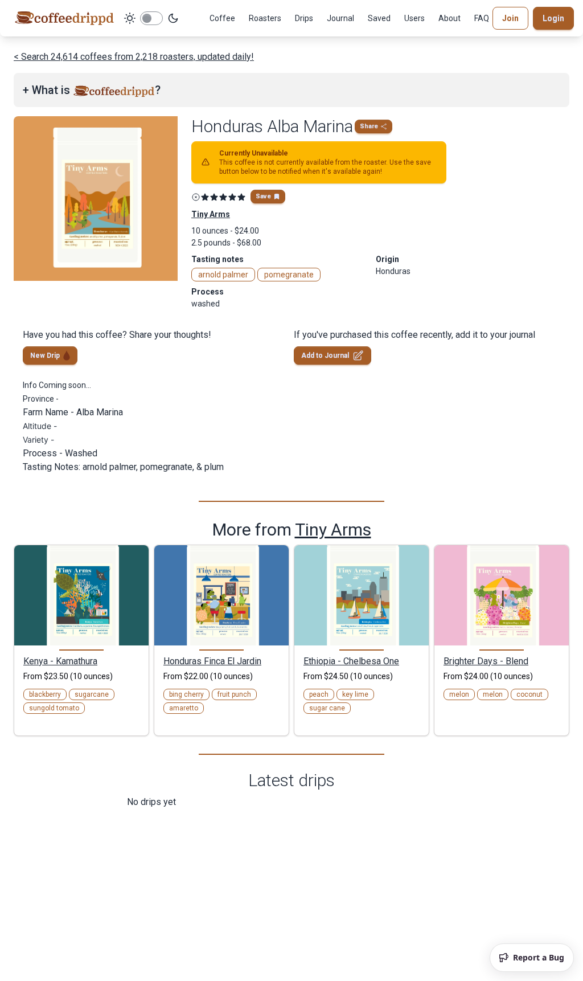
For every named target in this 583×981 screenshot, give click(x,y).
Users (414, 18)
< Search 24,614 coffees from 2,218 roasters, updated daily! (134, 56)
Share (369, 126)
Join (510, 18)
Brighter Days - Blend (486, 661)
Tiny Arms (333, 529)
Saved (379, 18)
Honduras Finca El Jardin (212, 661)
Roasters (265, 18)
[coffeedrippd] (64, 18)
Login (553, 18)
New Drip (45, 355)
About (449, 18)
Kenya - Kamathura (60, 661)
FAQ (481, 18)
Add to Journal (325, 355)
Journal (340, 18)
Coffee (222, 18)
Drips (304, 18)
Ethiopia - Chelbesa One (351, 661)
